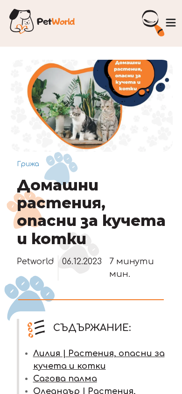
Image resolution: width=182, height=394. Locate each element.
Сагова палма (65, 378)
